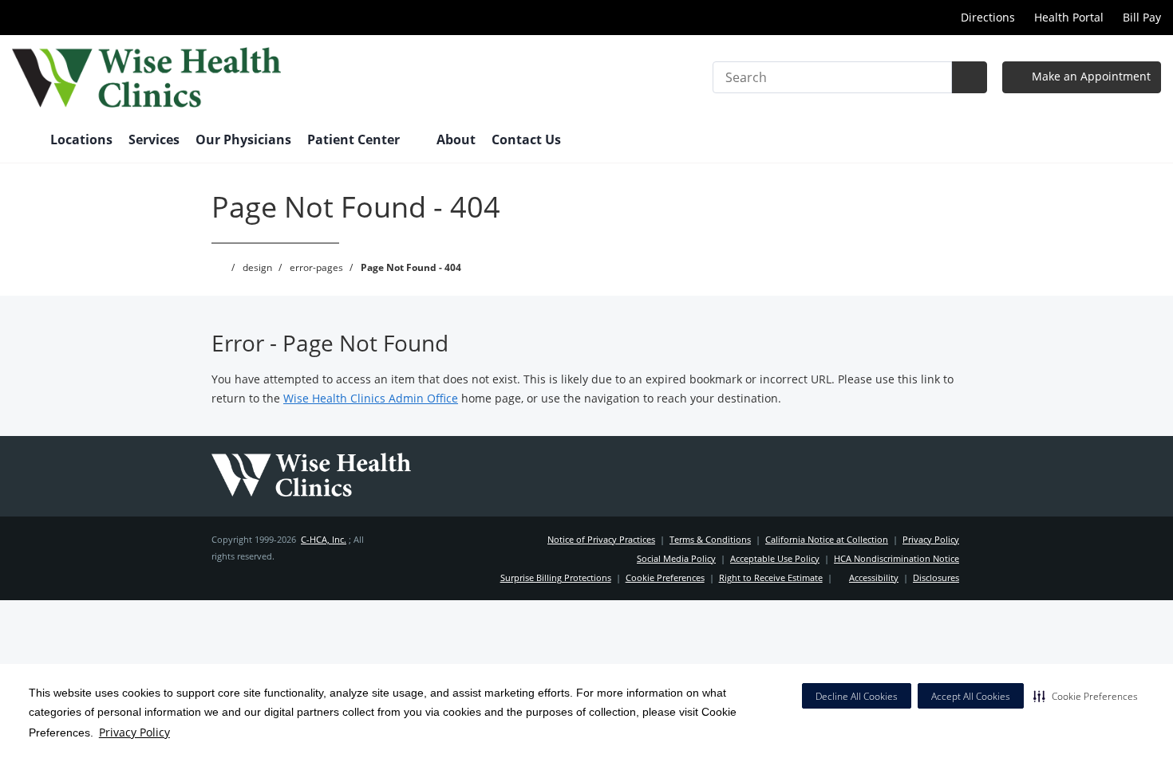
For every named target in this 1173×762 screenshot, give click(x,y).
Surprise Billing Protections (555, 577)
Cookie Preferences (665, 577)
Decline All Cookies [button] (857, 696)
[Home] (23, 141)
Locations (81, 139)
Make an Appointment (1090, 76)
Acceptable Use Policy (775, 558)
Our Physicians (243, 139)
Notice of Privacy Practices (601, 539)
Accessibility (874, 577)
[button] (1085, 696)
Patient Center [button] (355, 139)
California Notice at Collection (826, 539)
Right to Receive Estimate (771, 577)
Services (154, 139)
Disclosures (936, 577)
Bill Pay (1142, 17)
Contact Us (526, 139)
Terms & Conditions (710, 539)
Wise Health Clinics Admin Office (370, 398)
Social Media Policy (676, 558)
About (456, 139)
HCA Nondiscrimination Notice (896, 558)
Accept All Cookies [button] (970, 696)
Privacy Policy (134, 732)
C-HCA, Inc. (323, 539)
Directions (986, 17)
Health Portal (1069, 17)
